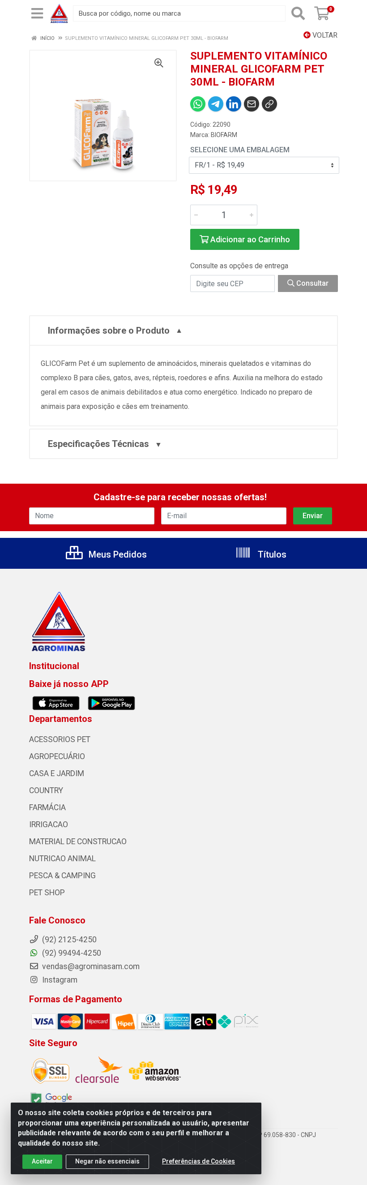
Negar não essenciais (107, 1161)
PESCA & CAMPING (62, 875)
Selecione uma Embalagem (240, 150)
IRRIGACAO (48, 824)
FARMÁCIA (47, 807)
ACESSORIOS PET (59, 739)
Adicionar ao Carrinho (249, 239)
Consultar (311, 283)
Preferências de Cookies (198, 1161)
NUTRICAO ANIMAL (62, 858)
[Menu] (37, 13)
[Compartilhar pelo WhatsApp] (197, 104)
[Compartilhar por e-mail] (251, 104)
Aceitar (42, 1161)
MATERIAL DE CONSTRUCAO (78, 841)
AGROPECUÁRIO (57, 756)
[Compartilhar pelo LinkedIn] (233, 104)
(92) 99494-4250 (70, 953)
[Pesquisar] (298, 13)
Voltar (324, 35)
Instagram (58, 979)
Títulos (271, 554)
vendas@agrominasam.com (90, 966)
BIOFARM (224, 134)
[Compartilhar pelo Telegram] (215, 104)
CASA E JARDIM (56, 773)
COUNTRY (46, 790)
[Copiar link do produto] (269, 104)
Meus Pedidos (116, 554)
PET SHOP (47, 892)
